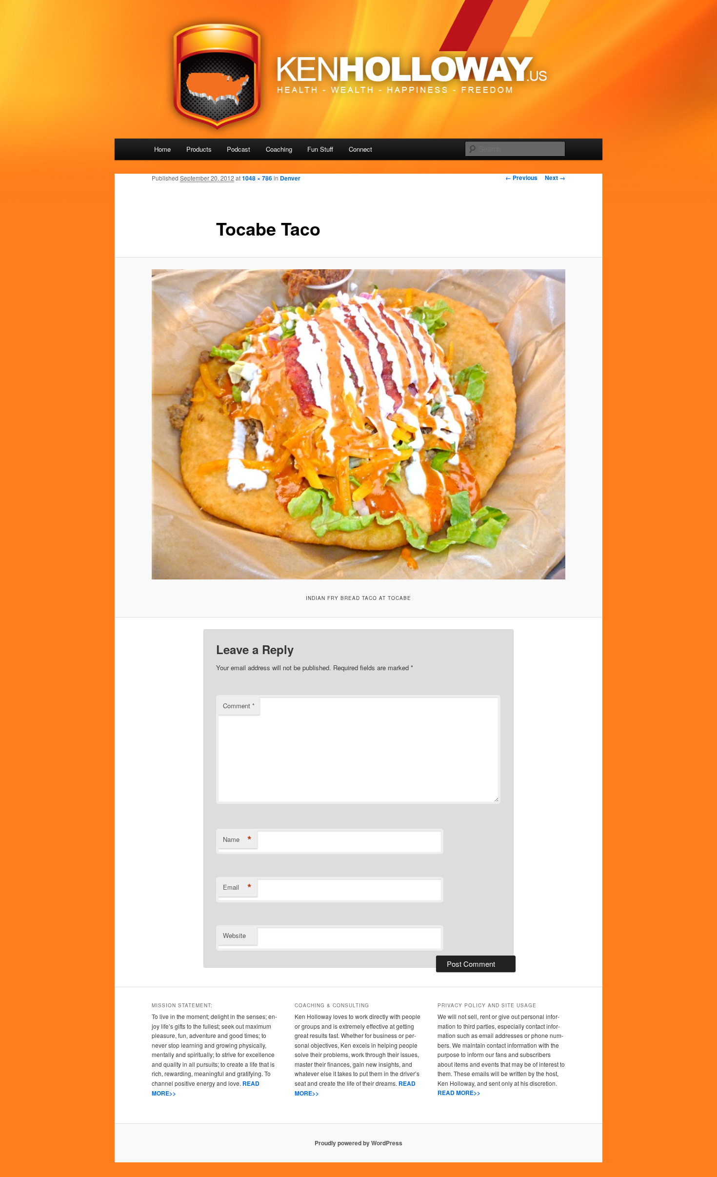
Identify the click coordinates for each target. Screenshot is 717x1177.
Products (199, 149)
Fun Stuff (320, 149)
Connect (360, 149)
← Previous (521, 177)
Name (237, 839)
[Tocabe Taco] (358, 424)
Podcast (238, 149)
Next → (555, 177)
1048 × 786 (257, 178)
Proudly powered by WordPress (358, 1142)
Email (237, 887)
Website (234, 935)
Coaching (279, 149)
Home (162, 149)
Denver (290, 178)
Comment (239, 705)
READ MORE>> (459, 1092)
